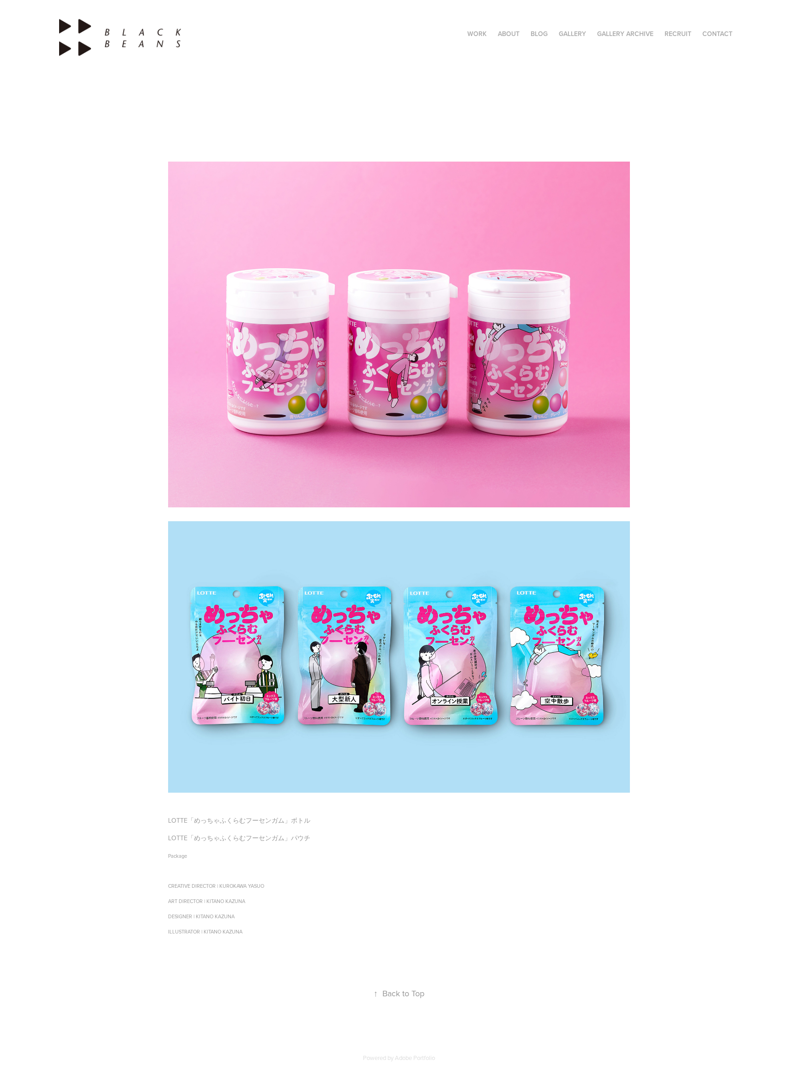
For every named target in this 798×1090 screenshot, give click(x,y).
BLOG (539, 33)
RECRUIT (678, 33)
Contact (717, 33)
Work (477, 33)
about (509, 33)
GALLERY (572, 33)
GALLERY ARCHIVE (625, 33)
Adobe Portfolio (415, 1058)
